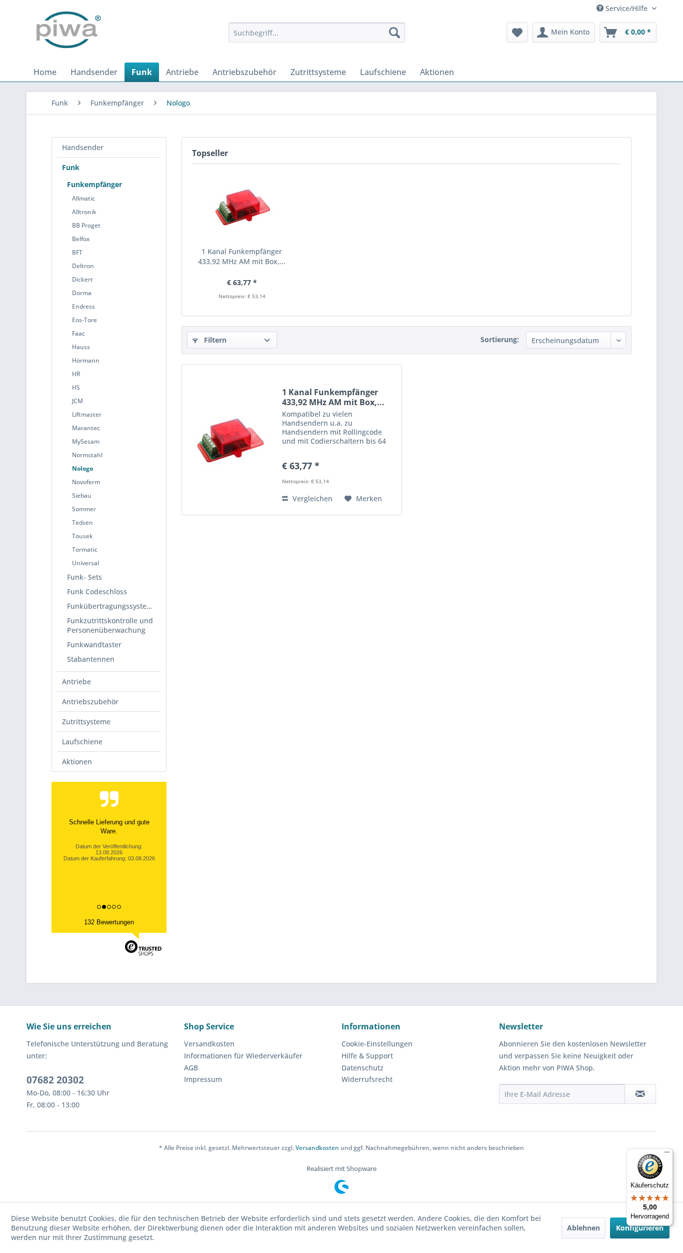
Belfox (81, 239)
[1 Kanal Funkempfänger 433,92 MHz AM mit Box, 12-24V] (242, 207)
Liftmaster (87, 414)
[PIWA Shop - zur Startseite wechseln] (67, 33)
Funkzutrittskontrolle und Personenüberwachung (110, 625)
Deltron (83, 266)
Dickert (82, 279)
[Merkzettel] (517, 33)
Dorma (82, 293)
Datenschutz (363, 1067)
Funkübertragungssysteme (112, 606)
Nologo (82, 468)
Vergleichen (311, 498)
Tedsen (82, 522)
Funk (71, 167)
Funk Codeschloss (97, 591)
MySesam (86, 441)
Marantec (86, 428)
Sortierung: (499, 339)
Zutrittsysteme (86, 721)
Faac (78, 333)
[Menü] (667, 1154)
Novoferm (86, 482)
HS (76, 387)
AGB (191, 1067)
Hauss (81, 347)
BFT (77, 252)
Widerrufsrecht (367, 1079)
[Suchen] (394, 33)
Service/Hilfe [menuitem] (627, 8)
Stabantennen (90, 659)
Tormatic (85, 549)
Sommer (84, 509)
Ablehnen (583, 1227)
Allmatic (83, 198)
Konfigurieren (640, 1227)
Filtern (214, 340)
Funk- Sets (84, 577)
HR (76, 374)
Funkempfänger (94, 184)
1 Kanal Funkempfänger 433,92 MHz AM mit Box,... (242, 256)
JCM (77, 401)
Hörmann (86, 360)
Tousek (82, 536)
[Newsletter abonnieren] (640, 1094)
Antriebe (76, 681)
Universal (85, 563)
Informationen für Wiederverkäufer (243, 1055)
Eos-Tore (84, 320)
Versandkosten (209, 1043)
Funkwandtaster (94, 644)
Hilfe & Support (367, 1055)
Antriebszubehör (90, 701)
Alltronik (84, 212)
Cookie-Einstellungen (377, 1043)
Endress (83, 306)
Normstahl (87, 455)
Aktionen (77, 761)
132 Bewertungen (109, 922)
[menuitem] (316, 33)
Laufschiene (82, 741)
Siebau (82, 495)
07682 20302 (55, 1079)
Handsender (83, 147)
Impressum (203, 1079)
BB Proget (86, 225)
